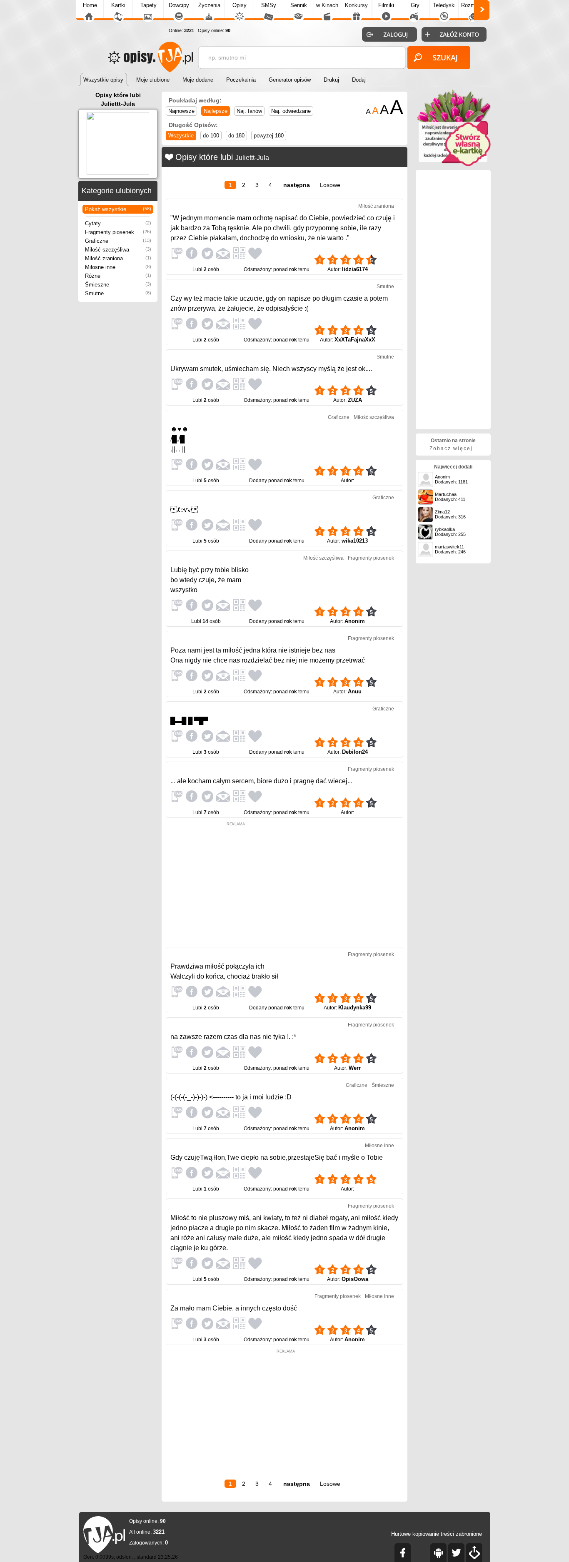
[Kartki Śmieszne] (453, 165)
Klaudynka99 (354, 1007)
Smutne (118, 293)
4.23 (387, 467)
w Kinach (327, 5)
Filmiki (386, 5)
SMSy (268, 5)
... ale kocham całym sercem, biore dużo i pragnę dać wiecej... (261, 781)
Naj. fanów (249, 111)
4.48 (387, 326)
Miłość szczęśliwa (118, 250)
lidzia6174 (355, 269)
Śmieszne (118, 285)
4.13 (387, 1055)
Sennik (298, 5)
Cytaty (118, 223)
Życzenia (209, 5)
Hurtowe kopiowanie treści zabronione (436, 1534)
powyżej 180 (269, 135)
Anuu (355, 691)
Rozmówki (473, 5)
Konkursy (356, 5)
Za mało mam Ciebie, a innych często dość (233, 1308)
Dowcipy (179, 5)
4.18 (387, 678)
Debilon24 (355, 752)
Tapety (148, 5)
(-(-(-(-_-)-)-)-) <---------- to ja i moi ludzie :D (231, 1097)
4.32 (387, 387)
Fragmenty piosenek (118, 232)
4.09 (387, 1115)
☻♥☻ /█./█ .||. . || (179, 439)
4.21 (387, 608)
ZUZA (355, 400)
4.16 (387, 739)
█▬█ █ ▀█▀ (189, 720)
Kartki (118, 5)
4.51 (387, 256)
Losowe (330, 185)
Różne (118, 276)
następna (296, 185)
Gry (415, 5)
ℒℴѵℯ (184, 509)
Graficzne (118, 241)
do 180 (236, 135)
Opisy (239, 5)
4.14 (387, 799)
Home (90, 5)
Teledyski (444, 5)
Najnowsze (181, 111)
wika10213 (355, 541)
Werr (355, 1068)
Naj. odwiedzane (291, 111)
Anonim (354, 621)
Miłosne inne (118, 267)
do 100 (211, 135)
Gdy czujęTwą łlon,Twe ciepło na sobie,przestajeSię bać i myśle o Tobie (276, 1157)
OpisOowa (355, 1279)
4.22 (387, 528)
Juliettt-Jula (252, 157)
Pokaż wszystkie (118, 209)
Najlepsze (215, 111)
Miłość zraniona (118, 258)
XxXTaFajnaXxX (354, 339)
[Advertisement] (236, 884)
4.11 (387, 1266)
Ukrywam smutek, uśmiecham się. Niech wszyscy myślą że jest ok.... (271, 368)
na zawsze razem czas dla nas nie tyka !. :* (233, 1036)
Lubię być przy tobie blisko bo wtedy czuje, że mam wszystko (209, 579)
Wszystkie (181, 135)
